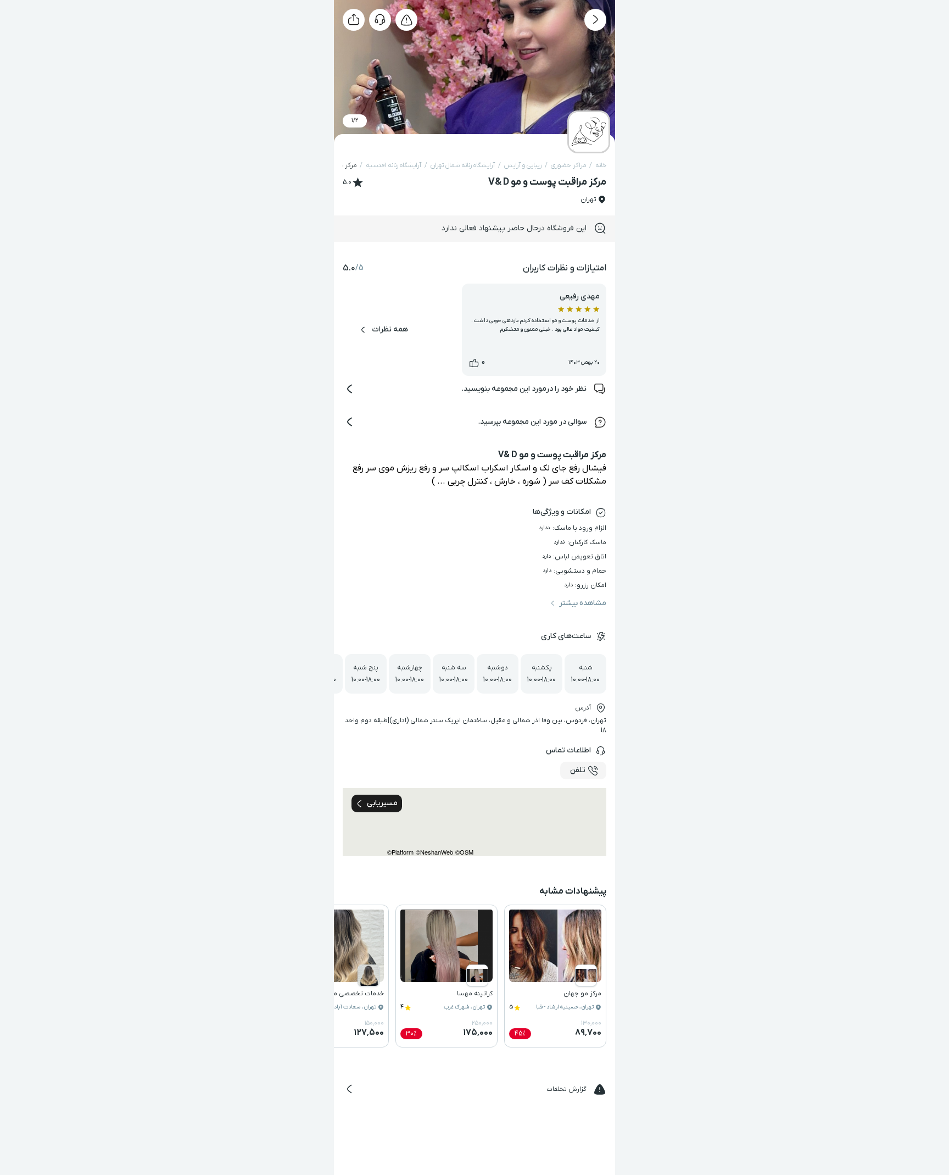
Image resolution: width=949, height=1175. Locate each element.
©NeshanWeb (434, 852)
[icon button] (595, 20)
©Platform (400, 852)
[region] (474, 822)
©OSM (464, 852)
